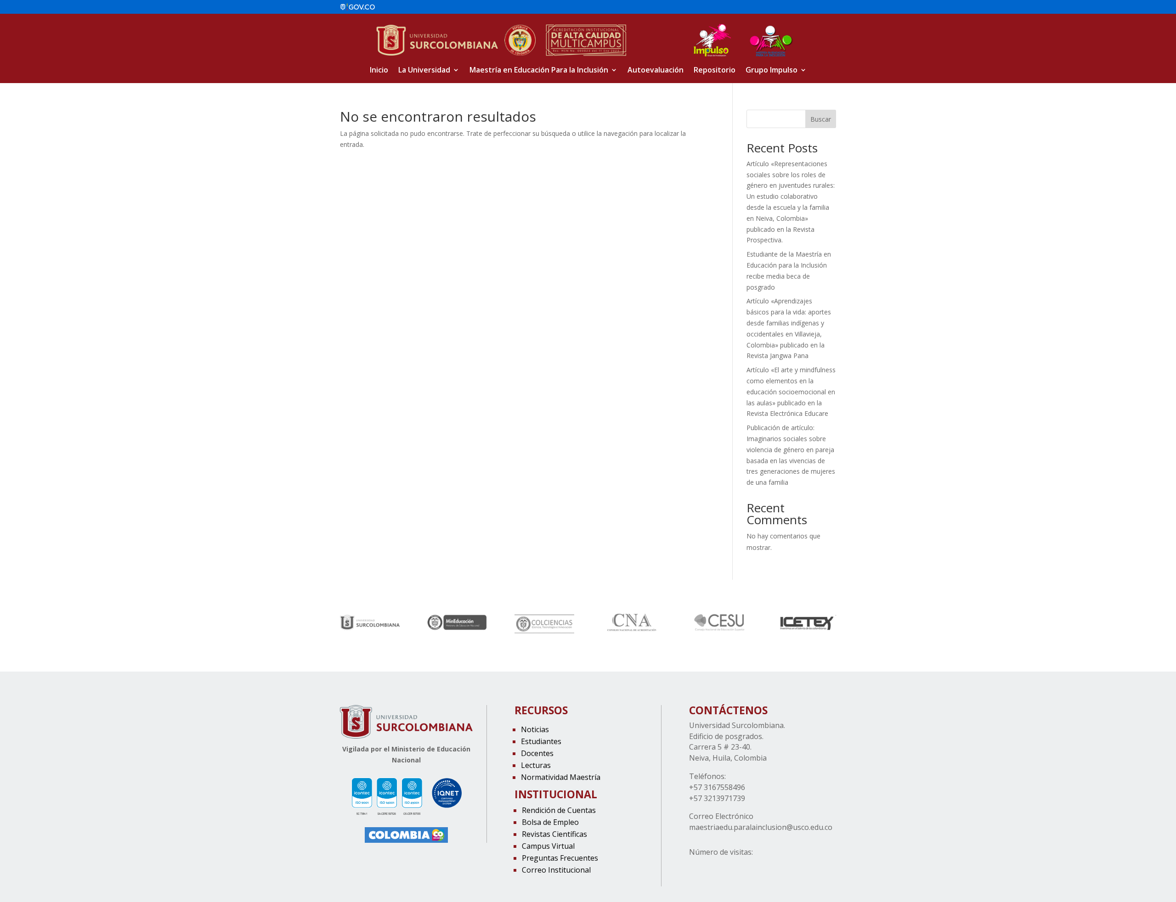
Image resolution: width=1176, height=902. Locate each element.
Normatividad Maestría (560, 777)
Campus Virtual (548, 846)
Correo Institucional (556, 870)
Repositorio (714, 71)
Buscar (820, 119)
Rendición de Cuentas (559, 810)
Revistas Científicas (554, 834)
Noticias (535, 729)
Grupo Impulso (771, 71)
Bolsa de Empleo (550, 822)
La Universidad (424, 71)
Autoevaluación (656, 71)
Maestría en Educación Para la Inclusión (538, 71)
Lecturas (536, 765)
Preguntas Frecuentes (560, 858)
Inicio (379, 71)
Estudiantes (541, 741)
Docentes (537, 753)
